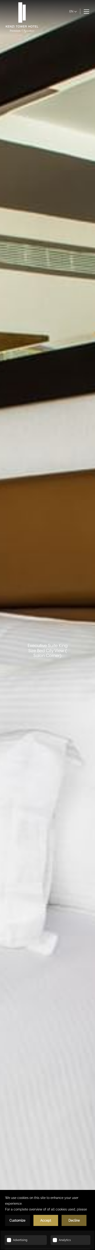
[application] (47, 1220)
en (71, 11)
